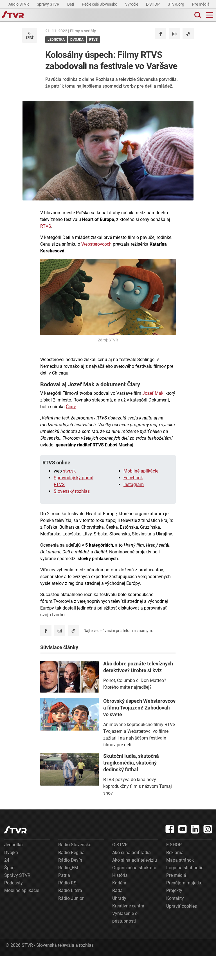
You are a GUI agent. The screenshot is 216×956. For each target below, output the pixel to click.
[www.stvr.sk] (15, 830)
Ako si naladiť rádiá (131, 852)
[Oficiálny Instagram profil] (174, 33)
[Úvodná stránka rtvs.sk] (13, 15)
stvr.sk (69, 471)
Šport (9, 867)
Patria (64, 875)
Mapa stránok (180, 860)
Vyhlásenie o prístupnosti (125, 917)
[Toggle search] (197, 15)
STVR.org (176, 4)
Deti (71, 4)
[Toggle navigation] (209, 15)
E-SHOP (153, 4)
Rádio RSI (68, 883)
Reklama (175, 852)
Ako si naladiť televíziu (134, 860)
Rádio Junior (71, 898)
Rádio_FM (68, 867)
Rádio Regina (71, 852)
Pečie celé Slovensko (100, 4)
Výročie (132, 4)
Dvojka (11, 852)
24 (6, 860)
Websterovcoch (96, 244)
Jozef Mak (152, 393)
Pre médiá (201, 4)
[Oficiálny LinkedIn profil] (195, 829)
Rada (117, 890)
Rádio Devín (70, 860)
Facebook (133, 477)
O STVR (120, 844)
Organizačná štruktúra (134, 867)
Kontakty (175, 898)
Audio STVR (19, 4)
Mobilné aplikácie (140, 471)
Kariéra (119, 883)
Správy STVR (48, 4)
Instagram (133, 484)
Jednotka (13, 844)
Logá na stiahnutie (184, 867)
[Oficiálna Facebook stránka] (170, 829)
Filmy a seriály (83, 31)
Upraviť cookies (181, 906)
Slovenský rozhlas (72, 491)
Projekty (174, 890)
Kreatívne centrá (128, 906)
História (120, 875)
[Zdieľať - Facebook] (160, 33)
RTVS (45, 226)
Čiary (71, 406)
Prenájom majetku (184, 883)
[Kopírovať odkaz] (188, 33)
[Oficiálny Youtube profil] (182, 829)
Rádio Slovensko (74, 844)
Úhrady (119, 898)
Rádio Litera (70, 890)
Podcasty (13, 883)
